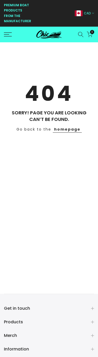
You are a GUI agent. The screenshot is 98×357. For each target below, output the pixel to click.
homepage (67, 129)
